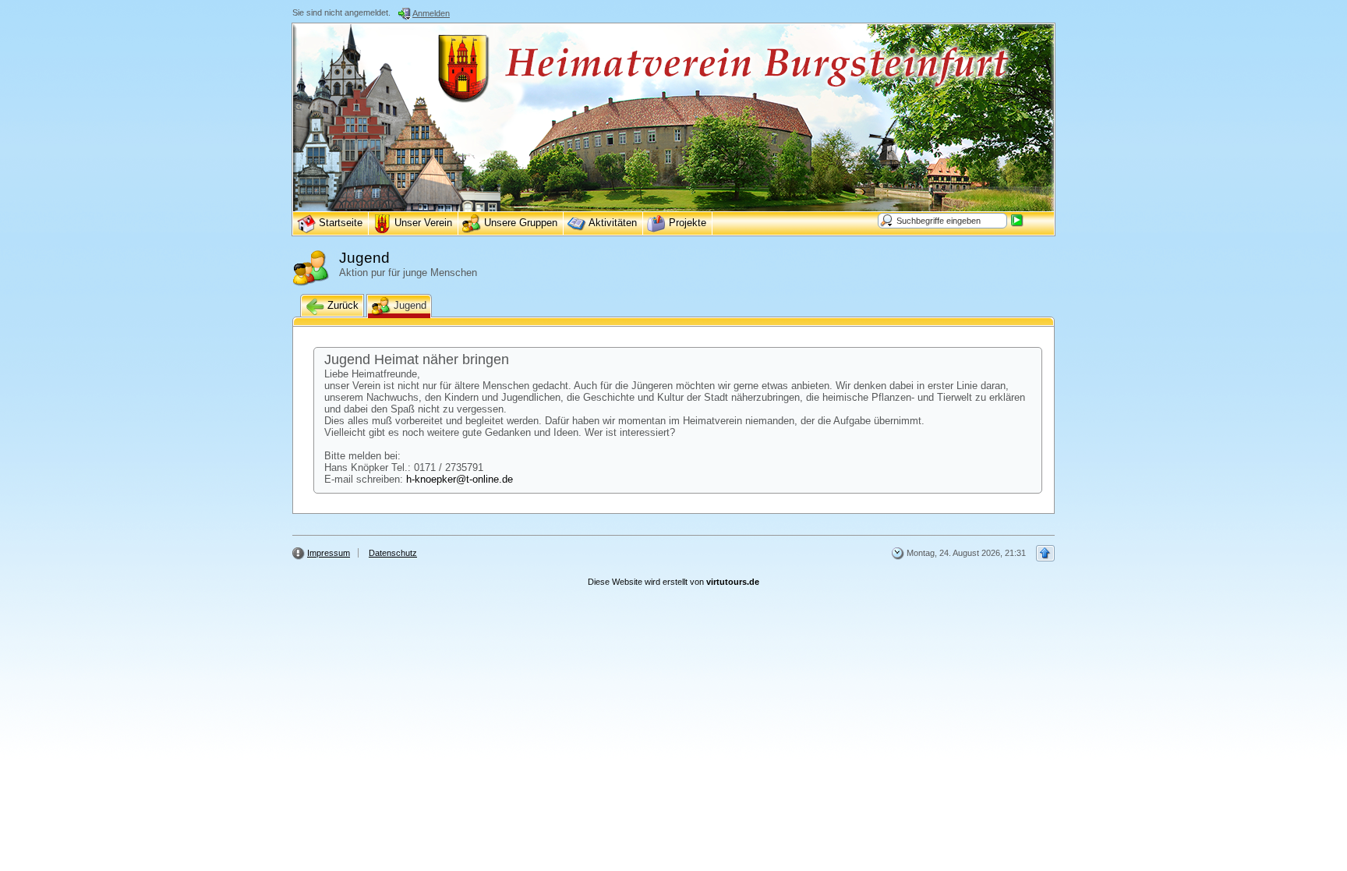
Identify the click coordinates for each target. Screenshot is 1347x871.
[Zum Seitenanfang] (1045, 553)
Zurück (341, 305)
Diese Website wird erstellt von (673, 581)
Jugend (408, 305)
